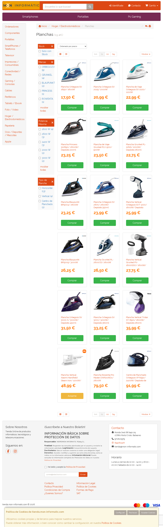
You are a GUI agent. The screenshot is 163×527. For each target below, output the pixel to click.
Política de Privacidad (52, 460)
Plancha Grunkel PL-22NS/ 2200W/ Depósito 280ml (136, 147)
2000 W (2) (46, 151)
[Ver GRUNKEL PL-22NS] (137, 129)
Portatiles (83, 16)
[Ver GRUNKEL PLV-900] (104, 129)
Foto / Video (11, 109)
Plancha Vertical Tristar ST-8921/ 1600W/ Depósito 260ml (137, 320)
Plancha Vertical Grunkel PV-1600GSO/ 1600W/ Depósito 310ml (136, 263)
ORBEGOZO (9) (47, 68)
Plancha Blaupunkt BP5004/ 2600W (70, 203)
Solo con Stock (46, 53)
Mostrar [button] (145, 54)
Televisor (9, 55)
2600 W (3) (46, 135)
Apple (8, 141)
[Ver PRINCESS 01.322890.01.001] (72, 129)
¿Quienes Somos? (53, 493)
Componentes (12, 33)
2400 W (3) (46, 143)
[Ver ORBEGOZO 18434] (104, 302)
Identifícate (117, 5)
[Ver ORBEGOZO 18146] (104, 72)
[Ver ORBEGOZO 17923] (137, 72)
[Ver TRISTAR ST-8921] (137, 302)
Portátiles (9, 39)
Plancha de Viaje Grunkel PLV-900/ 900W (103, 147)
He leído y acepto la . (67, 467)
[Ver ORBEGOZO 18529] (72, 72)
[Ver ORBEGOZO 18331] (137, 187)
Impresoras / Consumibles (12, 63)
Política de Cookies (111, 523)
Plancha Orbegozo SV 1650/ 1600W (71, 88)
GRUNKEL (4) (47, 76)
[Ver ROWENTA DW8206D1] (104, 360)
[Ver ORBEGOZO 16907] (104, 187)
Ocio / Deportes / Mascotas (13, 133)
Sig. (113, 54)
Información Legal (86, 483)
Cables (8, 90)
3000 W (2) (46, 159)
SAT (79, 493)
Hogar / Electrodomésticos (15, 118)
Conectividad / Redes (12, 73)
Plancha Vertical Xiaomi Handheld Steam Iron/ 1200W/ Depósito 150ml (71, 379)
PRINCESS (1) (47, 92)
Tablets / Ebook (13, 103)
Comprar (72, 107)
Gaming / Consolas (10, 82)
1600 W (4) (47, 129)
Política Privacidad (53, 486)
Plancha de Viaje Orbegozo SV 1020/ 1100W (135, 89)
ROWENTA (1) (47, 100)
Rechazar (133, 513)
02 (107, 54)
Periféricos (10, 97)
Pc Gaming (134, 16)
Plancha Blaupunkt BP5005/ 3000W (70, 261)
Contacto (136, 5)
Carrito (152, 5)
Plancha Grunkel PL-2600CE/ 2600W (103, 261)
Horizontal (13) (47, 190)
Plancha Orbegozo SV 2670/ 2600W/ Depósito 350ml (104, 205)
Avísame (72, 396)
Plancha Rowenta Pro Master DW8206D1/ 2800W (104, 378)
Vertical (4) (47, 196)
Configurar (120, 513)
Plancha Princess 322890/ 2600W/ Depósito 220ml (70, 147)
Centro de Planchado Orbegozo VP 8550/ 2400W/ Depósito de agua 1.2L (136, 379)
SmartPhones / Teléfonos (12, 47)
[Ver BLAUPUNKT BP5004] (72, 187)
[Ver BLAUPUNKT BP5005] (72, 245)
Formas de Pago (85, 490)
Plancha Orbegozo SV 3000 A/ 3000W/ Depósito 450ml (71, 320)
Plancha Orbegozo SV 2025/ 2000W (104, 88)
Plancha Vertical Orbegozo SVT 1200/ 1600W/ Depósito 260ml (136, 206)
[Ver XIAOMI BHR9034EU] (72, 360)
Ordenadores (12, 26)
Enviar (83, 474)
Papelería (9, 125)
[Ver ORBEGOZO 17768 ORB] (137, 360)
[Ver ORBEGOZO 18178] (72, 302)
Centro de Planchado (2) (47, 204)
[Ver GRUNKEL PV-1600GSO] (137, 245)
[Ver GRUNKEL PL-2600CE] (104, 245)
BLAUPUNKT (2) (47, 84)
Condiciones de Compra (57, 490)
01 (102, 54)
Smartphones (30, 16)
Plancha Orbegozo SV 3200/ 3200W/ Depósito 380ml (104, 320)
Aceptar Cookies (148, 513)
